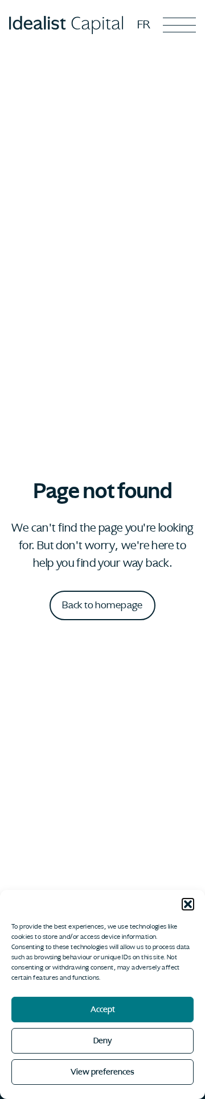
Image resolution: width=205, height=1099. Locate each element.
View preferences (102, 1072)
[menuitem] (143, 24)
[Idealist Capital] (66, 25)
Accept (103, 1009)
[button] (188, 904)
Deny (102, 1040)
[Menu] (179, 25)
